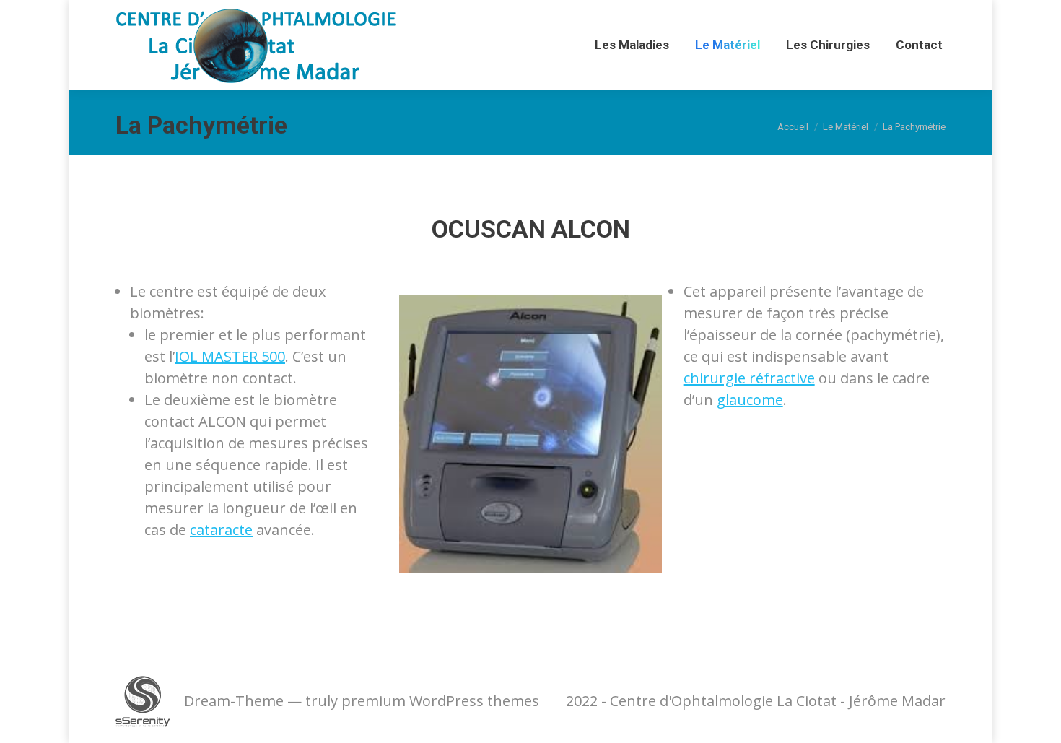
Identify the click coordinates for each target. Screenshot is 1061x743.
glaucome (750, 399)
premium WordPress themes (440, 701)
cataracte (221, 529)
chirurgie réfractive (749, 378)
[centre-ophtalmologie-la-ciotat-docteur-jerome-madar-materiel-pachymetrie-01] (530, 434)
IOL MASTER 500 (230, 356)
